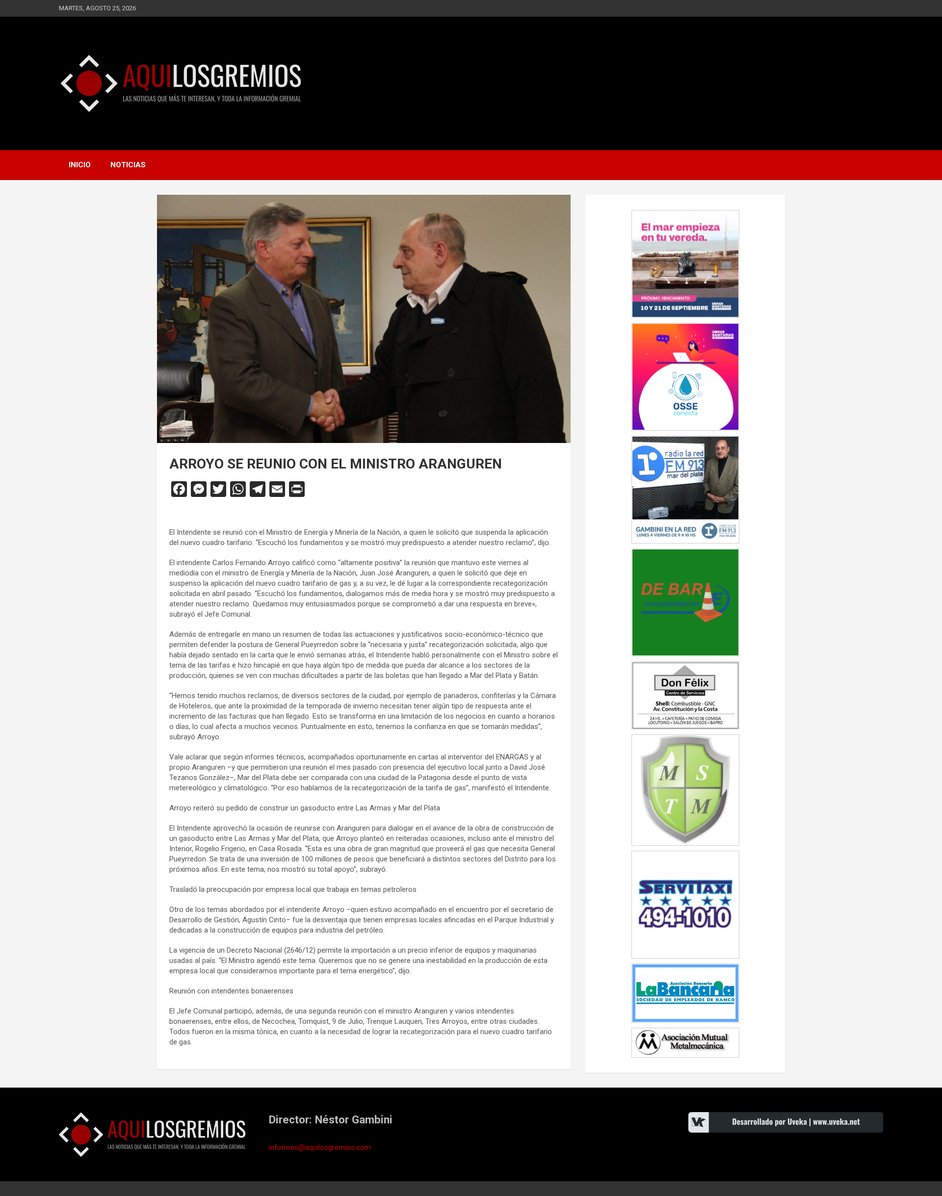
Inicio (80, 164)
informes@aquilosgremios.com (320, 1147)
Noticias (128, 164)
